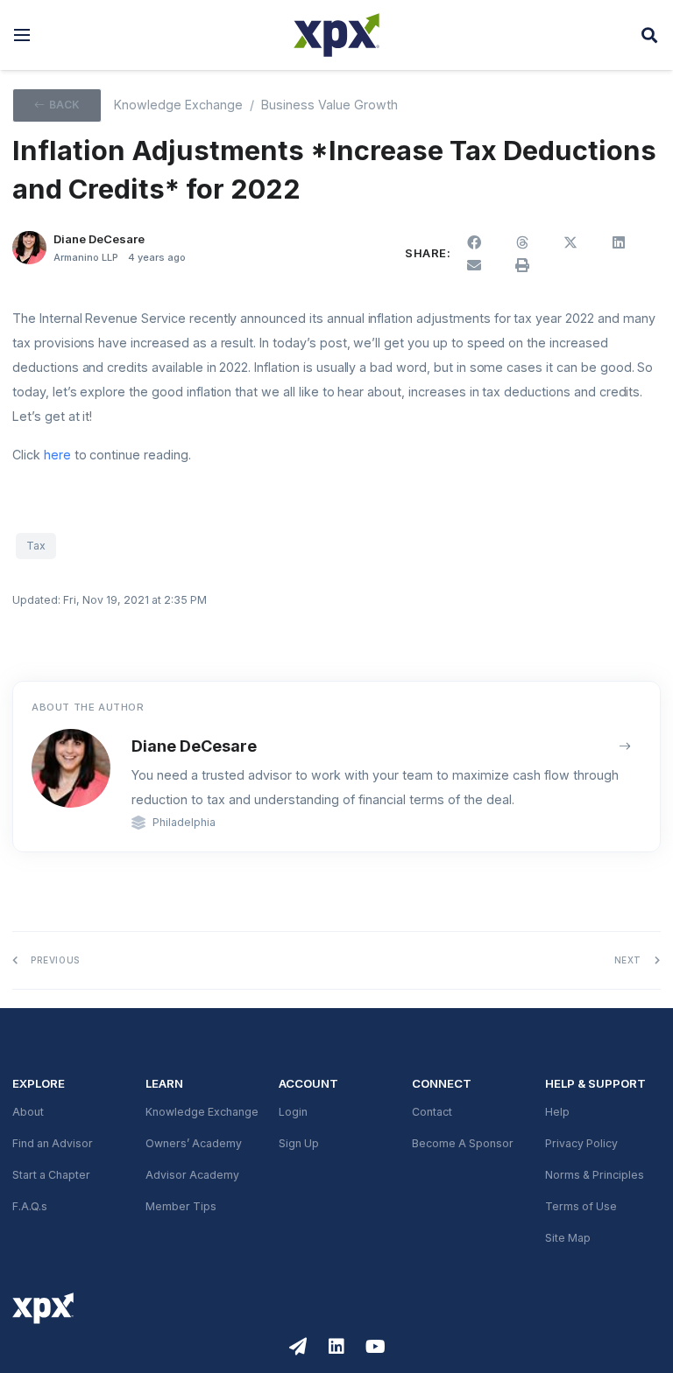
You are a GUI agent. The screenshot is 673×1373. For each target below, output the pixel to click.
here (57, 455)
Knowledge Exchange (178, 105)
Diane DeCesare (194, 746)
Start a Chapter (51, 1175)
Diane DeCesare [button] (99, 239)
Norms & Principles (594, 1175)
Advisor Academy (192, 1175)
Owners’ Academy (193, 1144)
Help (557, 1112)
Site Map (568, 1238)
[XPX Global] (336, 35)
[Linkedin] (336, 1346)
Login (293, 1112)
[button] (22, 35)
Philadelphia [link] (184, 822)
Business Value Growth (329, 105)
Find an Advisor (52, 1144)
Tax (36, 546)
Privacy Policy (581, 1144)
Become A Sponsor (463, 1144)
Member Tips (180, 1207)
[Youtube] (375, 1346)
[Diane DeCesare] (29, 248)
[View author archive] (625, 746)
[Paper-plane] (298, 1346)
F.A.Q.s (29, 1207)
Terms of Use (581, 1207)
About (28, 1112)
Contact (432, 1112)
